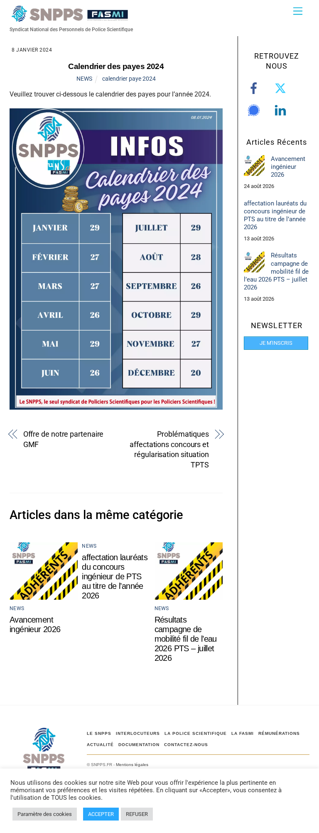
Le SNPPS (99, 733)
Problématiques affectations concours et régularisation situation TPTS (169, 449)
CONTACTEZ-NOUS (186, 744)
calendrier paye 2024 (129, 78)
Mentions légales (132, 764)
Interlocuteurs (138, 733)
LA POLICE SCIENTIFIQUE (195, 733)
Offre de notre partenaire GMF (63, 439)
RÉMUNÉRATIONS (279, 733)
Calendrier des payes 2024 (116, 66)
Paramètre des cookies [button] (44, 814)
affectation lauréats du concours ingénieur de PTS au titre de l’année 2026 (114, 576)
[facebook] (255, 88)
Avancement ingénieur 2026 (35, 624)
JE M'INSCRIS (276, 343)
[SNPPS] (70, 18)
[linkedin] (281, 110)
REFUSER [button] (137, 814)
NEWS (84, 78)
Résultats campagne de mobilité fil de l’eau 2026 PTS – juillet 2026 (186, 638)
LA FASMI (242, 733)
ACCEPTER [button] (101, 814)
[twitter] (281, 88)
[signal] (255, 110)
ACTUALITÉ (100, 744)
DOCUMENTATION (139, 744)
